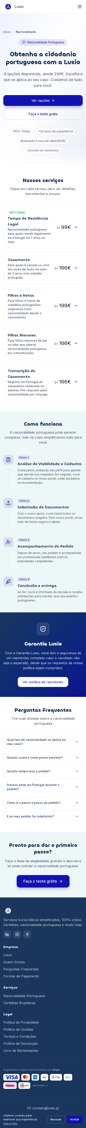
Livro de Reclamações (20, 1050)
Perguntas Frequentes (21, 969)
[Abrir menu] (79, 6)
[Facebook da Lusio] (27, 934)
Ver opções (41, 100)
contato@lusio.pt (45, 1108)
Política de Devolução (20, 1043)
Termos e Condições (19, 1036)
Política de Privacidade (21, 1022)
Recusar (56, 1119)
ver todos (39, 1085)
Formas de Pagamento (21, 976)
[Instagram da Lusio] (17, 934)
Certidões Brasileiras (19, 1003)
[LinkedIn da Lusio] (7, 934)
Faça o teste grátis (43, 114)
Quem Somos (14, 962)
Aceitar (74, 1119)
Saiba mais (10, 1123)
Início (6, 32)
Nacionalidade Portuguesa (24, 996)
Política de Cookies (18, 1029)
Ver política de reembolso (43, 682)
